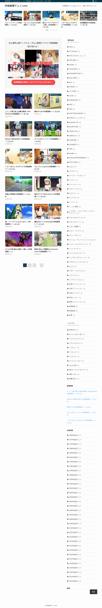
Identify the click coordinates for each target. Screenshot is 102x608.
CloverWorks (74, 69)
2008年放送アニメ (75, 519)
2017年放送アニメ (75, 559)
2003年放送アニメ (75, 497)
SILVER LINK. (75, 126)
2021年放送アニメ (75, 576)
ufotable (73, 153)
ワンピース (74, 356)
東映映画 (73, 311)
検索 (68, 588)
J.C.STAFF (74, 91)
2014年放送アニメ (75, 546)
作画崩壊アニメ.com (16, 6)
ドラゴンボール (75, 343)
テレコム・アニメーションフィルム (82, 240)
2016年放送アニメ (75, 554)
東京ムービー (75, 297)
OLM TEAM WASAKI (77, 113)
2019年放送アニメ (75, 568)
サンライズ (74, 197)
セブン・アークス (76, 231)
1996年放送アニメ (75, 470)
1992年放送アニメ (75, 457)
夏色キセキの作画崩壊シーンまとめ (79, 407)
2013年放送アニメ (75, 541)
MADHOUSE (74, 100)
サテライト (74, 193)
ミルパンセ (74, 275)
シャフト (73, 202)
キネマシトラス (75, 189)
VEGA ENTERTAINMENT (79, 158)
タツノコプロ (75, 235)
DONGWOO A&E (76, 73)
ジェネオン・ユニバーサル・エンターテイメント (82, 212)
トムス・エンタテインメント (80, 244)
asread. (72, 64)
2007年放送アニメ (75, 515)
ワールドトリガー (76, 361)
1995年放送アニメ (75, 466)
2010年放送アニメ (75, 528)
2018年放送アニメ (75, 563)
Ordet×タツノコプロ (77, 118)
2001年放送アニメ (75, 488)
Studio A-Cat (74, 131)
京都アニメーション (77, 284)
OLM (72, 109)
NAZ (72, 104)
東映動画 (73, 306)
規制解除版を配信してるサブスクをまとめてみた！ (33, 82)
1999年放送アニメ (75, 479)
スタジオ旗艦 (75, 226)
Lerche (72, 96)
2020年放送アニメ (75, 572)
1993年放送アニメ (75, 462)
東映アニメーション (77, 302)
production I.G (75, 122)
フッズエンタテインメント (79, 257)
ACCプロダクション (77, 56)
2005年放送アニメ (75, 506)
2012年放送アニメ (75, 537)
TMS (72, 149)
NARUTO (73, 330)
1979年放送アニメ (75, 444)
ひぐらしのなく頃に (77, 334)
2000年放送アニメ (75, 484)
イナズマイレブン (76, 338)
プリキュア (74, 352)
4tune (72, 47)
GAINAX (73, 87)
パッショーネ (75, 248)
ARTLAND (74, 60)
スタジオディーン (76, 222)
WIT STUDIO (74, 162)
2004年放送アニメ (75, 501)
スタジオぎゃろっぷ (77, 217)
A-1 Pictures (74, 51)
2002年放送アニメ (75, 493)
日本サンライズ (75, 293)
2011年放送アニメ (75, 532)
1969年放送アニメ (75, 435)
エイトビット (75, 184)
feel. (71, 82)
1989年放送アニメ (75, 453)
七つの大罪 (74, 365)
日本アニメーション (77, 288)
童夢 (72, 315)
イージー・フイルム (77, 175)
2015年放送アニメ (75, 550)
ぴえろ (72, 167)
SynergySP (74, 144)
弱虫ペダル (74, 374)
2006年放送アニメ (75, 510)
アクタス (73, 171)
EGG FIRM (74, 78)
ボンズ (72, 266)
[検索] (96, 1)
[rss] (93, 1)
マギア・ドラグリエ (77, 271)
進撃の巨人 (74, 379)
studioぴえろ (74, 135)
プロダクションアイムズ (78, 262)
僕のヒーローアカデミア (78, 370)
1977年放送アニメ (75, 439)
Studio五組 (74, 140)
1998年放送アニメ (75, 475)
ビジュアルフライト (77, 253)
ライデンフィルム (76, 280)
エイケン (73, 180)
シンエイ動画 (75, 206)
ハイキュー (74, 347)
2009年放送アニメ (75, 523)
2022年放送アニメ (75, 581)
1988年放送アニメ (75, 448)
